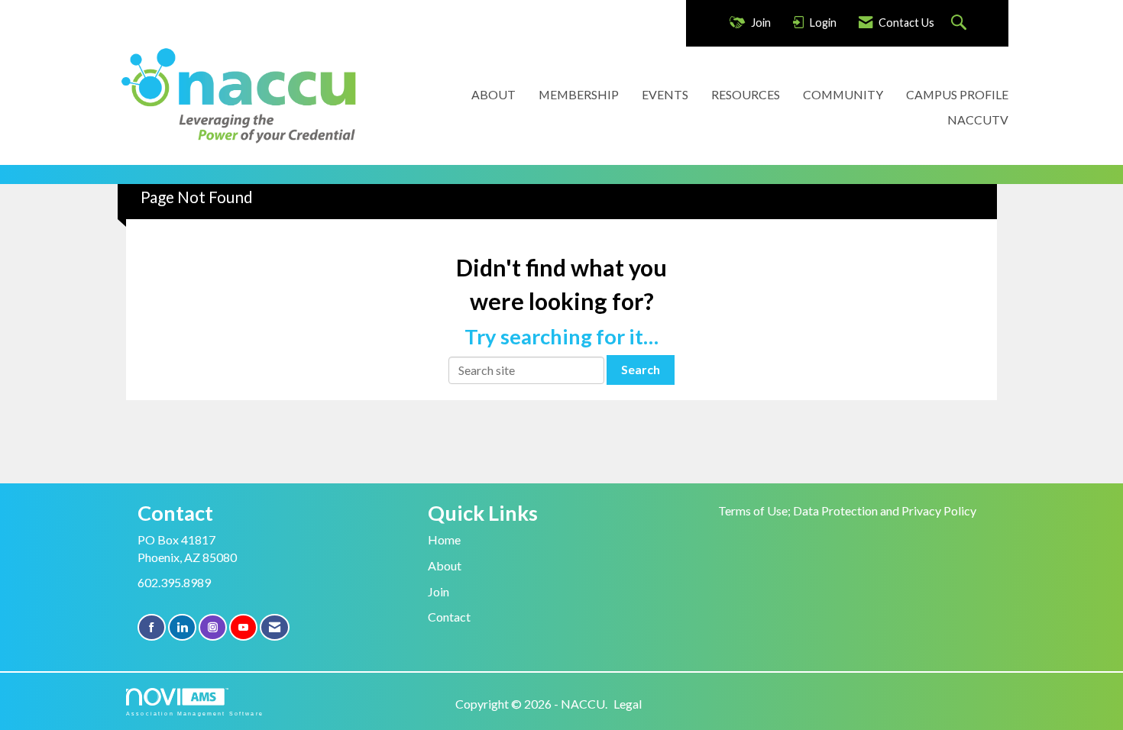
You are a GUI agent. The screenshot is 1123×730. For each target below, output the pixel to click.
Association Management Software (195, 713)
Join (438, 591)
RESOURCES (745, 94)
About (444, 565)
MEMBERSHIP (579, 94)
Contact (449, 616)
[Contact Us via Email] (275, 627)
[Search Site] (960, 23)
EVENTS (665, 94)
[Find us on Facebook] (152, 627)
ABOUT (493, 94)
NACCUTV (977, 119)
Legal (627, 703)
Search (640, 369)
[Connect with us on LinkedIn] (182, 627)
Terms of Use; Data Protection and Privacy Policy (847, 510)
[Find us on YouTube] (243, 627)
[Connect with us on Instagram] (213, 627)
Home (444, 539)
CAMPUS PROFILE (957, 94)
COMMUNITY (843, 94)
